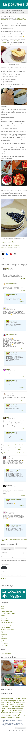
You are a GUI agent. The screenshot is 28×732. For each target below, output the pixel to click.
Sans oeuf (14, 242)
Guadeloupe (4, 706)
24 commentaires (14, 20)
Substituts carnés (5, 641)
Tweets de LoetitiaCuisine (6, 653)
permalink (8, 20)
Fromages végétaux (5, 618)
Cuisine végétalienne (12, 241)
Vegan (25, 19)
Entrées (2, 617)
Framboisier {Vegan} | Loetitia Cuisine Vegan (13, 447)
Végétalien (17, 19)
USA (18, 715)
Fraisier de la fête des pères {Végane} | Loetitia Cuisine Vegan (14, 540)
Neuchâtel (13, 711)
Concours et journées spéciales (8, 613)
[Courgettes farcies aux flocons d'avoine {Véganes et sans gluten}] (7, 679)
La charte (22, 12)
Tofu (15, 715)
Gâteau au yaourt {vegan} (21, 548)
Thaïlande (8, 715)
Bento (2, 610)
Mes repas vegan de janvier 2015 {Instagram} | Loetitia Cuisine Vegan (12, 445)
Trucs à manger (4, 643)
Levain (15, 708)
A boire (2, 606)
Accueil (4, 10)
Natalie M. (8, 268)
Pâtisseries (8, 19)
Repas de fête (4, 638)
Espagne (15, 704)
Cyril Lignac (18, 702)
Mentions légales (14, 12)
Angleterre (9, 698)
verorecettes (9, 393)
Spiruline (21, 712)
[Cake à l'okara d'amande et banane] (7, 666)
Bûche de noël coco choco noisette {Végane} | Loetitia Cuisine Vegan (14, 453)
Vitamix (18, 717)
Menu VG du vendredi (6, 625)
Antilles (15, 698)
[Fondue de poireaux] (20, 679)
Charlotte (8, 308)
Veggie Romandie (6, 717)
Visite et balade (4, 645)
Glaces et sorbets (5, 620)
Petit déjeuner (4, 634)
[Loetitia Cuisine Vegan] (11, 4)
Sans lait (9, 242)
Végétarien (21, 19)
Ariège (2, 700)
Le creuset (12, 708)
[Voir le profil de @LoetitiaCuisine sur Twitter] (3, 578)
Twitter (3, 649)
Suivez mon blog (7, 557)
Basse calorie (13, 700)
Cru (14, 702)
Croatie (10, 702)
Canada (7, 702)
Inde (11, 706)
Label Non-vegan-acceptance (7, 622)
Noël (2, 631)
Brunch (4, 702)
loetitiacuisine (12, 294)
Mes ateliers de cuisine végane (14, 10)
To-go (13, 715)
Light (2, 711)
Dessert (18, 242)
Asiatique (5, 700)
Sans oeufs (12, 712)
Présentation (5, 12)
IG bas (8, 706)
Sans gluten (3, 640)
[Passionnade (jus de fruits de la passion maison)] (20, 666)
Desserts (3, 615)
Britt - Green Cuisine (10, 334)
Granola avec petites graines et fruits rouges (6, 549)
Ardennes (24, 698)
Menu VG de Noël (5, 624)
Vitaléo (13, 717)
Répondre (23, 278)
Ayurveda (9, 700)
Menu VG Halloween (5, 627)
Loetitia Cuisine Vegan (14, 470)
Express (20, 704)
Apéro (20, 698)
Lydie (7, 369)
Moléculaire (7, 710)
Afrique (2, 698)
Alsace (5, 698)
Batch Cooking (19, 700)
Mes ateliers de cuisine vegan (7, 629)
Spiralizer (17, 712)
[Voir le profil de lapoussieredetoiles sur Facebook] (1, 578)
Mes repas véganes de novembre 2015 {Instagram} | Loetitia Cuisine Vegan (13, 450)
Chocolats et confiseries (6, 611)
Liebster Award (20, 708)
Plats (2, 636)
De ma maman (9, 704)
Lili (7, 417)
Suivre (3, 567)
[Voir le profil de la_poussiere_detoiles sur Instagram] (5, 578)
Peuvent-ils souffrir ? (10, 283)
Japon (16, 706)
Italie (13, 706)
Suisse (3, 715)
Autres (2, 608)
